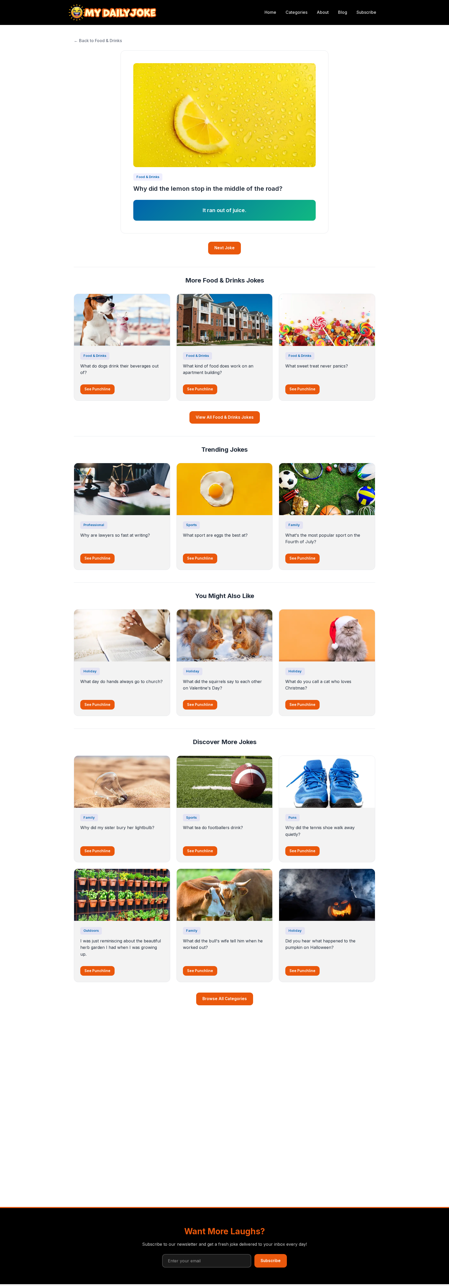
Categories (296, 12)
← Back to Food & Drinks (98, 40)
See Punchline (97, 389)
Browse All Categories (224, 998)
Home (270, 12)
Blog (342, 12)
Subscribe (366, 12)
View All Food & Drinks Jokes (225, 417)
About (323, 12)
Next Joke (224, 247)
